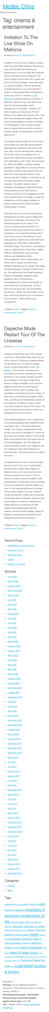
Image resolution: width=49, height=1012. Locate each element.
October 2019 (14, 692)
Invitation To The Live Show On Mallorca (21, 43)
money (16, 947)
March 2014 (13, 859)
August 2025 (13, 595)
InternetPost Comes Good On (21, 545)
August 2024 (13, 613)
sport (18, 961)
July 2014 (12, 840)
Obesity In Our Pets (16, 564)
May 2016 (12, 785)
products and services (32, 957)
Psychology (43, 957)
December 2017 (15, 743)
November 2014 (15, 826)
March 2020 (13, 673)
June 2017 (12, 766)
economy (9, 926)
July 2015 (12, 799)
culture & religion (17, 922)
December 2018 (15, 720)
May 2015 (12, 808)
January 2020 (14, 683)
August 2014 (13, 836)
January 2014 (14, 868)
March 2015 (13, 812)
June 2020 (12, 660)
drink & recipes (31, 922)
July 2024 (12, 618)
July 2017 (12, 761)
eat (40, 922)
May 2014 (12, 850)
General (11, 885)
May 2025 (12, 609)
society (14, 961)
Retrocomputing (15, 554)
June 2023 (12, 627)
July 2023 (12, 622)
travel (28, 965)
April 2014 (12, 854)
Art (37, 904)
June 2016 (12, 780)
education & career (34, 926)
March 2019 (13, 715)
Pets (13, 957)
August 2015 (13, 794)
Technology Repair (31, 960)
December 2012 (15, 873)
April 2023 (12, 636)
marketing (26, 939)
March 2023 (13, 641)
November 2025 (15, 590)
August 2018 (13, 734)
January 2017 (14, 775)
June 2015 (12, 803)
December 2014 (15, 822)
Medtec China (18, 6)
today (12, 967)
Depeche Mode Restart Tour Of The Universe (24, 334)
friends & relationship (36, 930)
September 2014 (15, 831)
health (34, 934)
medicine (25, 943)
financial (24, 930)
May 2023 (12, 632)
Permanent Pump (15, 550)
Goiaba (11, 559)
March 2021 (13, 655)
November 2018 (15, 724)
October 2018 (14, 729)
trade (19, 965)
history (42, 934)
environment (10, 930)
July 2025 (12, 599)
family (18, 930)
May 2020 (12, 664)
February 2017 (14, 771)
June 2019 (12, 706)
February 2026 (14, 585)
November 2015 (15, 789)
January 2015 (14, 817)
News (16, 309)
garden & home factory (17, 934)
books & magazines (15, 910)
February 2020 (14, 678)
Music (20, 312)
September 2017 (15, 752)
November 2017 (15, 748)
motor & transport (31, 947)
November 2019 (15, 687)
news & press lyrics (24, 952)
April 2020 (12, 669)
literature (15, 939)
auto (42, 903)
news (7, 952)
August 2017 (13, 757)
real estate (8, 961)
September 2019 (15, 697)
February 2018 (14, 738)
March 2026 (13, 581)
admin (32, 55)
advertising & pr (11, 904)
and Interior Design (27, 904)
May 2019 (12, 711)
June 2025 (12, 604)
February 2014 (14, 863)
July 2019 (12, 701)
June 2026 (12, 576)
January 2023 (14, 650)
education (18, 926)
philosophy (19, 956)
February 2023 (14, 646)
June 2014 (12, 845)
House (7, 939)
